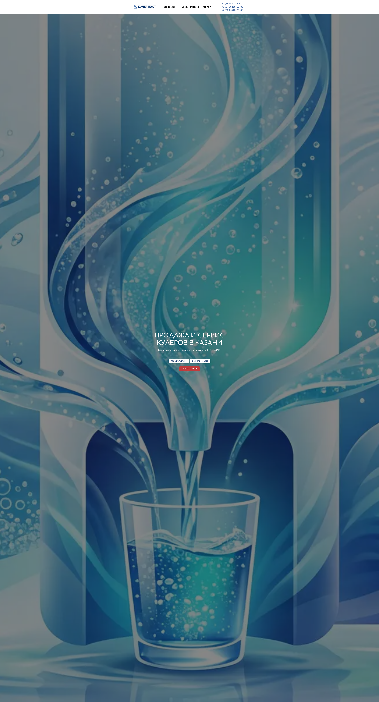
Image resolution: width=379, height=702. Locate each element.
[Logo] (145, 7)
